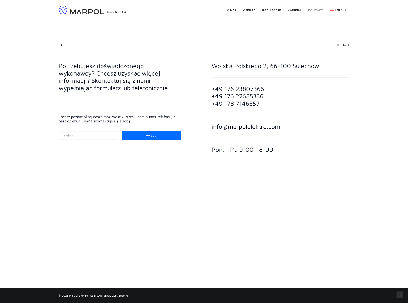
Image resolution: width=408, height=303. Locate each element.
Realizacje (271, 10)
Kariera (294, 10)
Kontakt (315, 10)
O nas (232, 10)
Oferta (249, 10)
